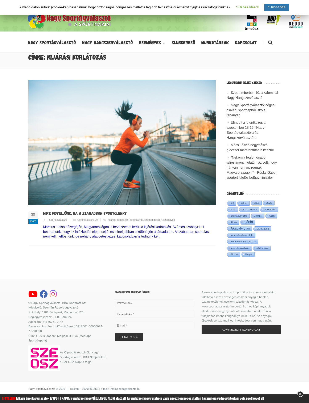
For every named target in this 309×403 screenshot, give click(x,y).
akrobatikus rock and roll (243, 241)
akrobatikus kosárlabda (242, 235)
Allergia (248, 254)
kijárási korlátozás (118, 219)
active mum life (250, 209)
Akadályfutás (240, 228)
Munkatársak (215, 42)
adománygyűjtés (239, 216)
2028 (233, 209)
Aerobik (258, 216)
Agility (272, 216)
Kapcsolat (246, 42)
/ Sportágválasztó (57, 219)
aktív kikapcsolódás (240, 248)
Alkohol (234, 254)
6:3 (232, 203)
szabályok (169, 219)
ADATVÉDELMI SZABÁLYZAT (241, 329)
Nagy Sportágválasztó (52, 42)
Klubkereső (183, 42)
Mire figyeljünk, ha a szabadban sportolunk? (85, 213)
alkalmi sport (262, 248)
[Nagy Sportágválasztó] (69, 28)
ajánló (248, 222)
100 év (244, 203)
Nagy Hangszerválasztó (107, 42)
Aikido (234, 222)
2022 (269, 202)
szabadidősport (153, 219)
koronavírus (136, 219)
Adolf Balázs (270, 209)
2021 (256, 203)
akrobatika (263, 228)
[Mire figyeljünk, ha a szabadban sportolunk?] (122, 142)
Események (150, 42)
